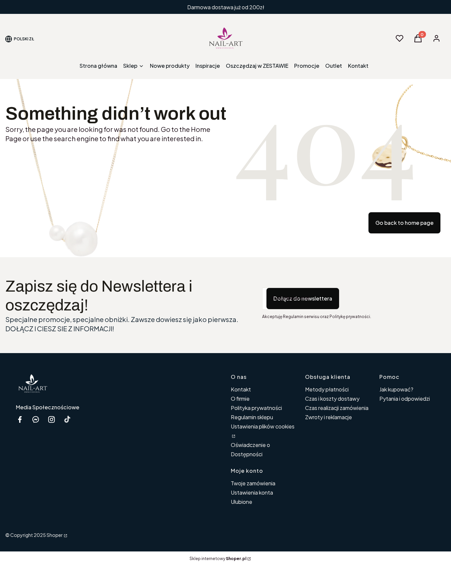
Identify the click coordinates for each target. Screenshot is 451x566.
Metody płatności (327, 389)
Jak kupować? (396, 389)
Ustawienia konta (252, 492)
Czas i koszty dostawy (332, 398)
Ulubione (241, 501)
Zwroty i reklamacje (328, 417)
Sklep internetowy (218, 558)
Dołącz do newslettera (302, 298)
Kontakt (241, 389)
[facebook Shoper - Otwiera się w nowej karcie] (20, 419)
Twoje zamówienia (253, 483)
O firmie (240, 398)
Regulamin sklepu (252, 417)
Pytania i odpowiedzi (404, 398)
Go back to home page (404, 222)
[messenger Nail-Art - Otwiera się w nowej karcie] (36, 419)
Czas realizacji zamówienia (336, 407)
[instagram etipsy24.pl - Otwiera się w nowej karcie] (51, 419)
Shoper (55, 535)
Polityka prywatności (256, 407)
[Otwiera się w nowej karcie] (67, 419)
